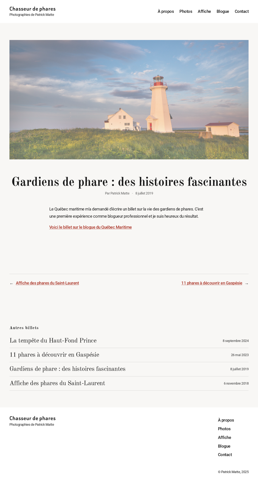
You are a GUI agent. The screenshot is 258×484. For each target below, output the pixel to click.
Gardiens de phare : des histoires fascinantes (67, 369)
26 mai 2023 (240, 355)
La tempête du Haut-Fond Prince (52, 341)
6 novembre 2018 (236, 383)
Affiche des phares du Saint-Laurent (47, 282)
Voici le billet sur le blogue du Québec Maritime (90, 227)
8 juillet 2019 (239, 369)
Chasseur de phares (32, 9)
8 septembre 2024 (236, 341)
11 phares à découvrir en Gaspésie (211, 282)
